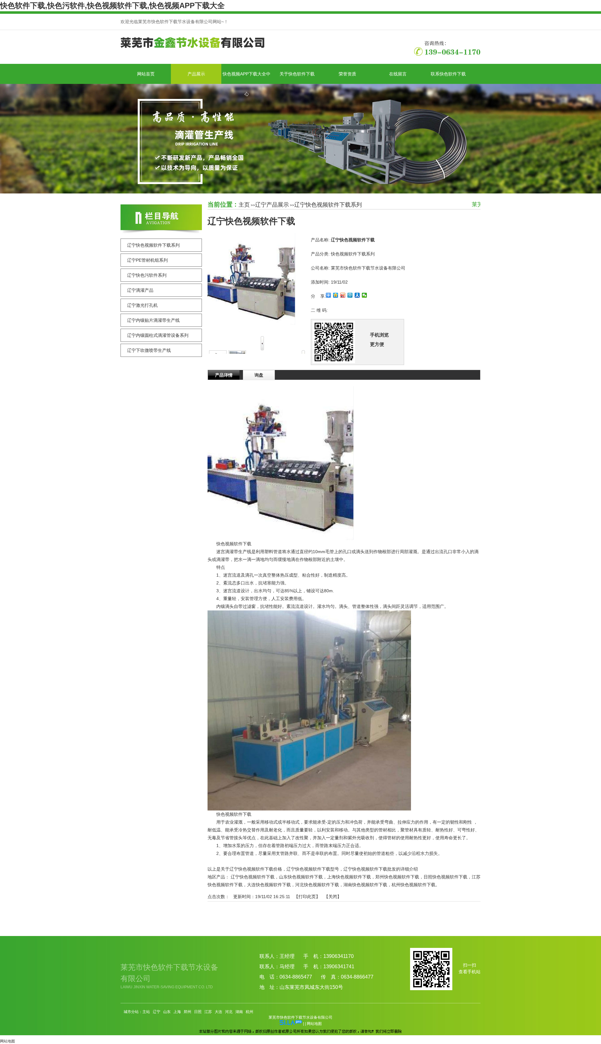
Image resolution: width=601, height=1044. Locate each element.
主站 (146, 1012)
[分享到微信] (364, 295)
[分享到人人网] (357, 295)
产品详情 (224, 375)
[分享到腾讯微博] (350, 295)
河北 (229, 1012)
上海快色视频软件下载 (349, 876)
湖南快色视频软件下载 (365, 884)
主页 (244, 205)
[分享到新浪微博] (343, 295)
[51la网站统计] (291, 1023)
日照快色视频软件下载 (445, 876)
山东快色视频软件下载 (301, 876)
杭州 (249, 1012)
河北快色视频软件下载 (317, 884)
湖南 (239, 1012)
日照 (198, 1012)
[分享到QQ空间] (335, 295)
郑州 (187, 1012)
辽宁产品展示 (272, 205)
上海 (177, 1012)
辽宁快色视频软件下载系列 (328, 205)
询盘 (258, 375)
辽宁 (156, 1012)
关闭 (332, 896)
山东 (167, 1012)
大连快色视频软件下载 (269, 884)
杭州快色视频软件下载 (413, 884)
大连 (218, 1012)
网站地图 (314, 1023)
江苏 (208, 1012)
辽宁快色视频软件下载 (253, 876)
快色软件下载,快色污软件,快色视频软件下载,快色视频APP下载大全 (112, 5)
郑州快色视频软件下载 (397, 876)
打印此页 (307, 896)
